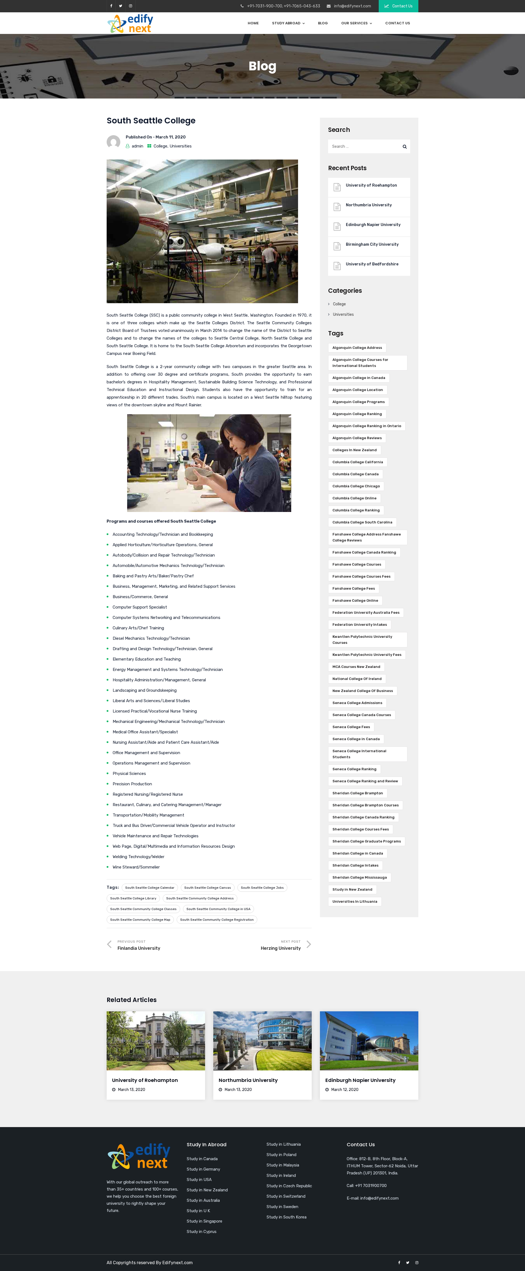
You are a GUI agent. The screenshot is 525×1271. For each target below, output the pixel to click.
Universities (181, 146)
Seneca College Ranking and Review (365, 781)
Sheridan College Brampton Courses (365, 805)
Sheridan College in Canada (357, 853)
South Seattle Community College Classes (143, 909)
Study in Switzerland (286, 1196)
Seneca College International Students (359, 754)
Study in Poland (281, 1154)
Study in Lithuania (284, 1144)
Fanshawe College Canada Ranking (364, 552)
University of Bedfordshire (372, 264)
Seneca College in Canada (356, 739)
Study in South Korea (287, 1217)
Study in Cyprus (202, 1231)
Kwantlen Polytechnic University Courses (362, 640)
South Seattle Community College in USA (218, 909)
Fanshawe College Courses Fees (361, 576)
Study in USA (199, 1179)
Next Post (281, 945)
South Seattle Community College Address (200, 898)
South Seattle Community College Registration (217, 920)
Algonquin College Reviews (357, 438)
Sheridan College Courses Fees (360, 829)
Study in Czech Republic (289, 1185)
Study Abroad (286, 23)
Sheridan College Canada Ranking (363, 817)
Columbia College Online (354, 498)
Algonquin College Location (357, 390)
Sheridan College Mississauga (359, 877)
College (160, 146)
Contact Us (402, 6)
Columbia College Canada (355, 474)
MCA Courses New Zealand (356, 667)
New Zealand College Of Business (362, 691)
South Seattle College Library (133, 898)
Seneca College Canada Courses (361, 715)
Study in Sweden (282, 1206)
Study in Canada (202, 1158)
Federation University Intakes (359, 625)
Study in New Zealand (352, 889)
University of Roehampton (371, 185)
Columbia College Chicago (356, 486)
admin (137, 146)
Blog (323, 23)
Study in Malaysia (283, 1165)
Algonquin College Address (357, 348)
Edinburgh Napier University (373, 224)
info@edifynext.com (352, 6)
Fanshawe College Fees (353, 588)
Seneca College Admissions (357, 703)
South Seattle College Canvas (207, 888)
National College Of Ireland (357, 679)
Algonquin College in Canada (358, 378)
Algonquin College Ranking (357, 414)
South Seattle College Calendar (149, 888)
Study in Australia (203, 1200)
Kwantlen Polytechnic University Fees (366, 655)
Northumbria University (369, 205)
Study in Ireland (281, 1175)
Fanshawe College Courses (356, 564)
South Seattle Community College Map (140, 920)
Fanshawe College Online (355, 600)
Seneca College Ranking (354, 769)
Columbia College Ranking (356, 510)
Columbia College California (357, 462)
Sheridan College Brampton (357, 793)
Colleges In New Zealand (354, 450)
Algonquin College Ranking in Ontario (366, 426)
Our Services (354, 23)
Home (253, 23)
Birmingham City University (372, 244)
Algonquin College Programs (358, 402)
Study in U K (198, 1210)
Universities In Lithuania (354, 901)
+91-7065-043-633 (302, 6)
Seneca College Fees (351, 727)
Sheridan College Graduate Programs (366, 841)
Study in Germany (203, 1169)
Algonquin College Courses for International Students (360, 363)
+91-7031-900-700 (264, 6)
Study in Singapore (204, 1221)
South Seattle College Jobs (262, 888)
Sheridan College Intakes (355, 865)
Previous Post (139, 945)
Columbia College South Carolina (362, 522)
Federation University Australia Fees (365, 612)
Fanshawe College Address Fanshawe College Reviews (366, 537)
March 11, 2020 (171, 137)
